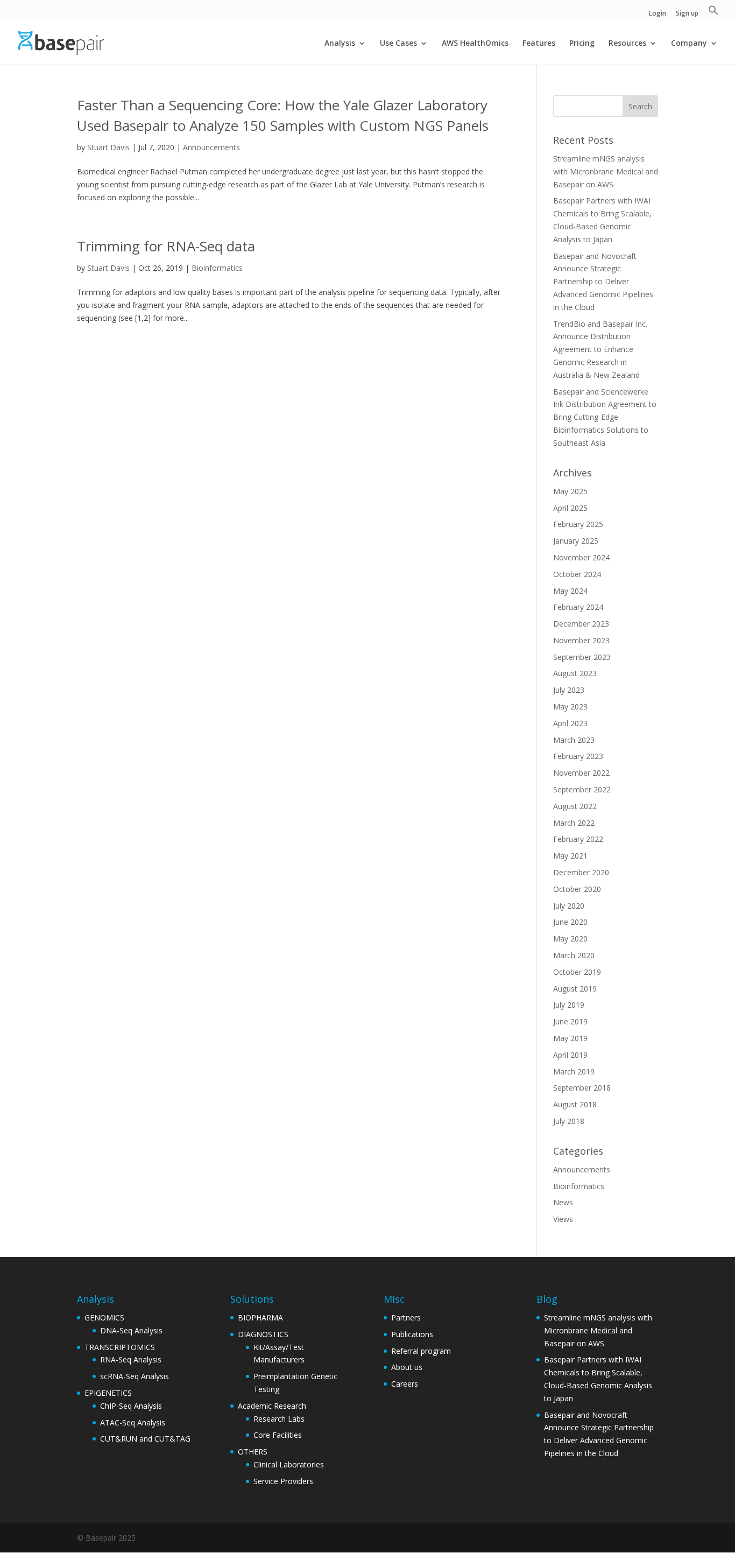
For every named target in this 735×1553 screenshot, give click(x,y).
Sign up (687, 14)
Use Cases (398, 43)
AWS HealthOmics (475, 43)
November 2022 (581, 773)
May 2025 (570, 491)
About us (406, 1367)
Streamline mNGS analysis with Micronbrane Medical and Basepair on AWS (605, 171)
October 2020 (577, 889)
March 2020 (574, 955)
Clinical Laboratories (288, 1464)
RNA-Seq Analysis (130, 1359)
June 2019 (570, 1021)
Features (538, 43)
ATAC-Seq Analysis (132, 1422)
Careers (404, 1384)
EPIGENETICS (108, 1393)
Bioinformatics (217, 268)
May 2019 (570, 1038)
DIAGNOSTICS (263, 1334)
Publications (412, 1334)
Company (689, 43)
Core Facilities (277, 1435)
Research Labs (279, 1419)
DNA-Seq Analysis (131, 1330)
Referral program (421, 1351)
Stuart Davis (108, 147)
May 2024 (570, 591)
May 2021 (570, 856)
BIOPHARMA (260, 1317)
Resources (627, 43)
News (563, 1202)
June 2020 (570, 922)
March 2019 (574, 1071)
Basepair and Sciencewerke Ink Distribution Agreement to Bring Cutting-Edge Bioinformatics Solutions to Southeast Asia (604, 417)
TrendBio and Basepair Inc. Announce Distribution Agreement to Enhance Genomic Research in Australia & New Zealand (600, 349)
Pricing (582, 43)
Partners (406, 1317)
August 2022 (575, 806)
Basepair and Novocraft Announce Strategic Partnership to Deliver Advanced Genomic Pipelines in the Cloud (603, 281)
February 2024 (578, 607)
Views (563, 1219)
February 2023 (578, 756)
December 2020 (581, 872)
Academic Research (272, 1406)
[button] (713, 13)
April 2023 (570, 723)
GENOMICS (104, 1317)
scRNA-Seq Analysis (134, 1376)
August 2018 (575, 1104)
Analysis (339, 43)
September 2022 (582, 789)
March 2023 (574, 740)
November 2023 (581, 640)
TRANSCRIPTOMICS (119, 1347)
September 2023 (582, 657)
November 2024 (581, 557)
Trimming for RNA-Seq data (166, 246)
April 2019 (570, 1055)
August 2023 (575, 673)
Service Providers (283, 1481)
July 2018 (568, 1121)
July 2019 (568, 1005)
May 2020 (570, 938)
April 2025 (570, 508)
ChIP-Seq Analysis (131, 1406)
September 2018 (582, 1088)
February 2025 (578, 524)
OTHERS (252, 1451)
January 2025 (575, 541)
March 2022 (574, 823)
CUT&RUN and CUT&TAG (145, 1438)
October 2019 (577, 972)
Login (657, 14)
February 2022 (578, 839)
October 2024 (577, 574)
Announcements (211, 147)
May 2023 (570, 706)
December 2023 (581, 624)
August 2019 (575, 988)
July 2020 (568, 906)
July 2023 (568, 690)
